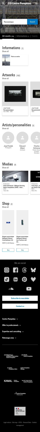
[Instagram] (6, 271)
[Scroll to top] (35, 427)
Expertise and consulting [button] (12, 331)
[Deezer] (33, 280)
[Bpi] (12, 357)
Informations (23, 36)
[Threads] (24, 271)
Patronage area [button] (8, 338)
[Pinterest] (24, 280)
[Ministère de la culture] (20, 411)
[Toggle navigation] (36, 3)
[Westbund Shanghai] (29, 383)
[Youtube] (29, 289)
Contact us (20, 306)
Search (32, 22)
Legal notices (7, 422)
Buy (8, 250)
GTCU (20, 422)
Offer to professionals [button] (10, 325)
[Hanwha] (20, 395)
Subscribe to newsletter (20, 298)
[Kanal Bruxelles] (13, 383)
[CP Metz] (14, 370)
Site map (15, 422)
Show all (5, 51)
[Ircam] (28, 357)
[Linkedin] (15, 280)
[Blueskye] (33, 271)
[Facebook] (15, 271)
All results (8, 36)
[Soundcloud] (11, 289)
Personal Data (27, 422)
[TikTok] (6, 280)
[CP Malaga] (27, 370)
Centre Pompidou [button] (9, 319)
